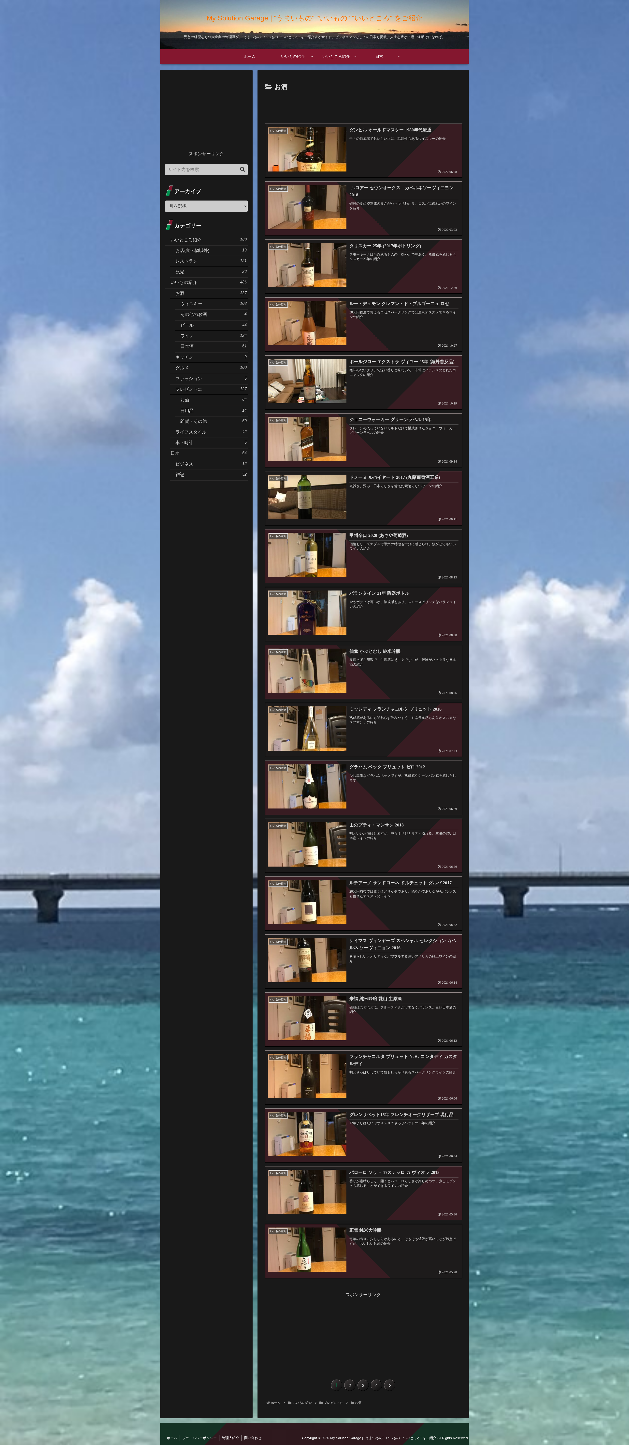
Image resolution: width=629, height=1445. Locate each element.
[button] (242, 169)
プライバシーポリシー (199, 1438)
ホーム (172, 1438)
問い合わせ (252, 1438)
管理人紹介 (230, 1438)
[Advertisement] (363, 106)
